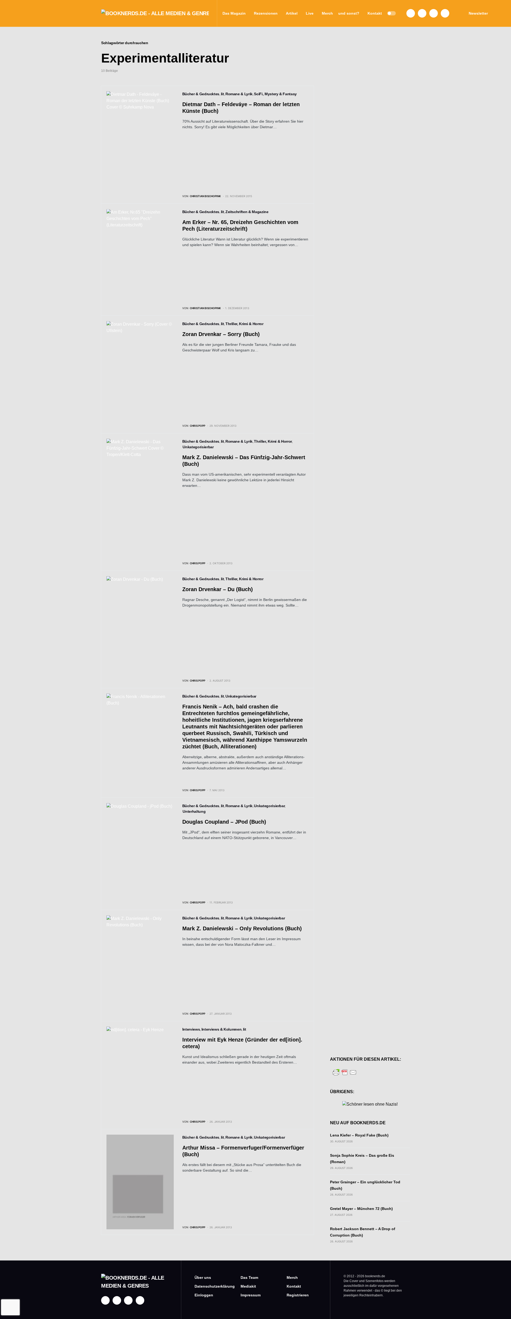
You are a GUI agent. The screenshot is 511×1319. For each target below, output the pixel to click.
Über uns (203, 1277)
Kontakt (294, 1286)
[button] (391, 13)
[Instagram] (422, 13)
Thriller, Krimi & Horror (244, 324)
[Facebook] (410, 13)
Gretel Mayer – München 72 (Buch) (361, 1208)
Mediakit (248, 1286)
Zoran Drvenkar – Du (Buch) (217, 589)
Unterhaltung (194, 811)
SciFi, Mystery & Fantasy (275, 94)
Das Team (249, 1277)
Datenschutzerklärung (210, 1286)
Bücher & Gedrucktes (200, 94)
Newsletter (478, 13)
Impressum (251, 1295)
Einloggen (204, 1295)
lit (222, 94)
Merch (292, 1277)
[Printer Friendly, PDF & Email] (344, 1072)
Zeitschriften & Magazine (247, 212)
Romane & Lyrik (239, 94)
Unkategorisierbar (198, 447)
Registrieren (298, 1295)
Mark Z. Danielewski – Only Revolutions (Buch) (242, 928)
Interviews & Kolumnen (221, 1029)
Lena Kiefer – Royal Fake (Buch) (359, 1135)
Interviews (191, 1029)
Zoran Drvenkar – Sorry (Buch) (221, 334)
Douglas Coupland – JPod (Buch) (224, 822)
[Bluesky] (445, 13)
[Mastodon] (433, 13)
